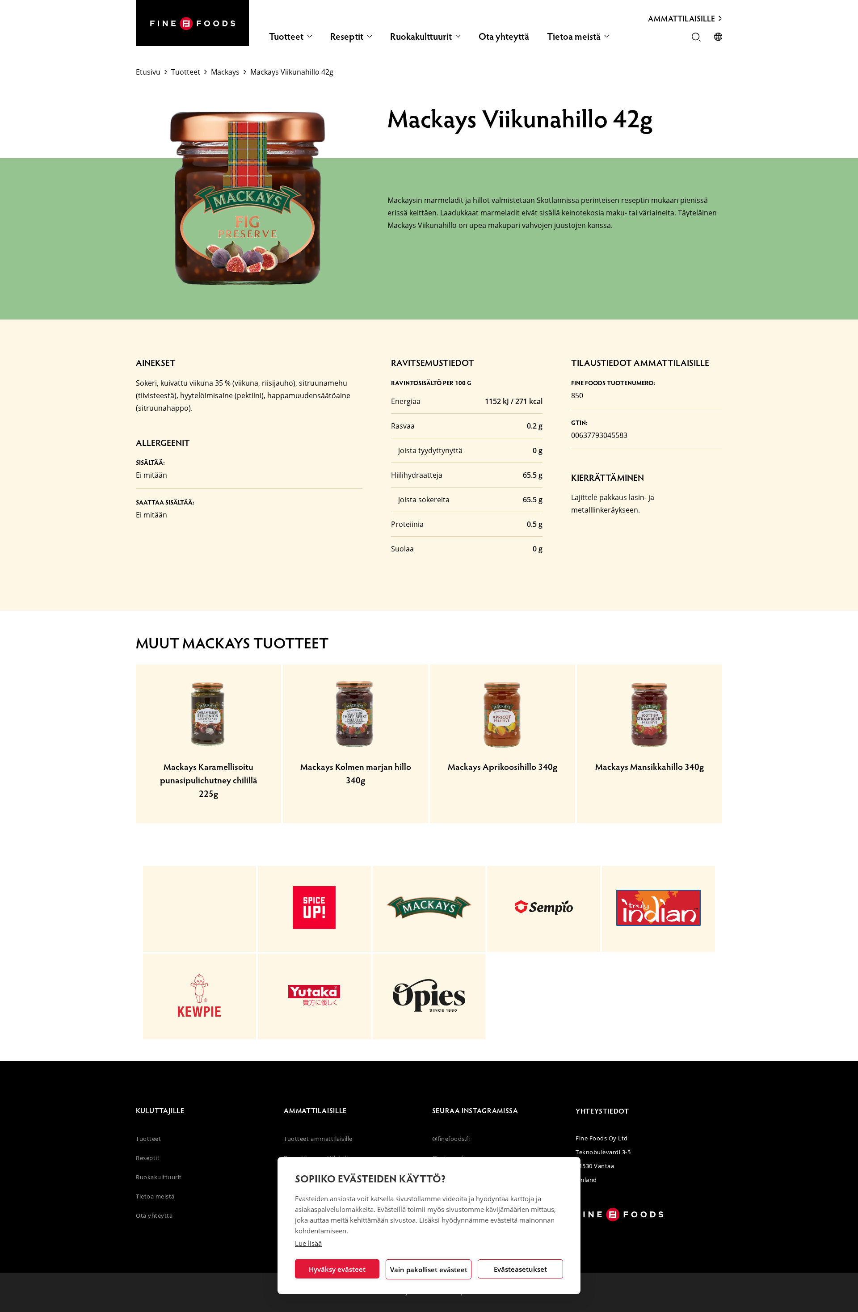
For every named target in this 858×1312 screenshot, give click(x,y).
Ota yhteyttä (504, 35)
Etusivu (148, 72)
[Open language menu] (718, 37)
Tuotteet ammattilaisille (318, 1139)
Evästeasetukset (520, 1269)
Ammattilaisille (681, 18)
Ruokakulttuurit (421, 35)
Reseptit (346, 35)
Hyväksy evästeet (337, 1269)
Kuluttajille (160, 1110)
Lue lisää (308, 1243)
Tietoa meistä (574, 35)
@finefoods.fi (451, 1139)
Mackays (225, 72)
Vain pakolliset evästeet (428, 1269)
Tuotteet (286, 35)
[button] (696, 38)
